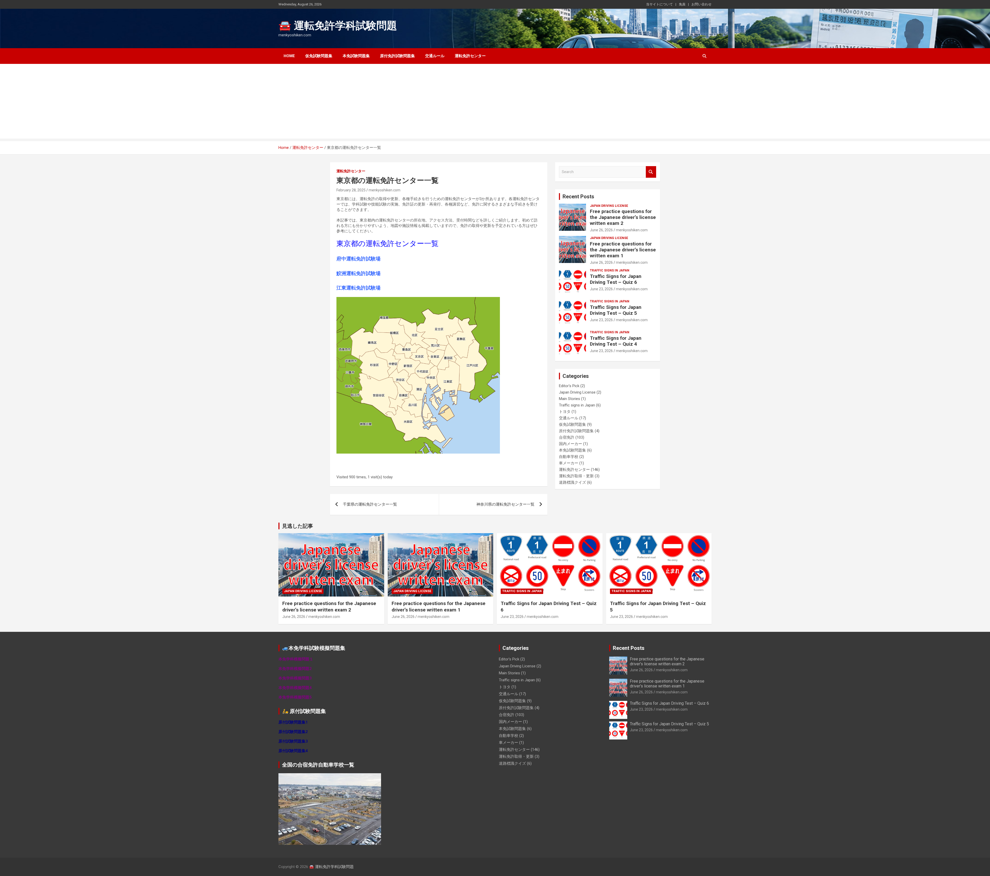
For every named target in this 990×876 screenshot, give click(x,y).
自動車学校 (568, 456)
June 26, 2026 (601, 230)
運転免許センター (470, 56)
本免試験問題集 (356, 56)
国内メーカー (570, 443)
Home (289, 56)
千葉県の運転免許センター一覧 (370, 504)
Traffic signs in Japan (609, 270)
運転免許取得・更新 (576, 476)
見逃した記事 (297, 526)
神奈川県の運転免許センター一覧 (505, 504)
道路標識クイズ (572, 482)
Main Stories (569, 398)
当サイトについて (659, 4)
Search (651, 172)
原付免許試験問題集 (397, 56)
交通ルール (434, 56)
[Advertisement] (495, 102)
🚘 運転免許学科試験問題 (337, 26)
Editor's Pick (569, 386)
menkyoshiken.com (384, 190)
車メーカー (568, 463)
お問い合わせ (701, 4)
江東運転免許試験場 (358, 288)
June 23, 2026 (601, 289)
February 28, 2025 (351, 190)
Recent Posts (578, 196)
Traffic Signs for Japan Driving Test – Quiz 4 (615, 341)
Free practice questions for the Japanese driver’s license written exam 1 (623, 250)
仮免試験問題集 (318, 56)
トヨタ (565, 411)
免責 (682, 4)
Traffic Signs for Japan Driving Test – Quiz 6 (615, 279)
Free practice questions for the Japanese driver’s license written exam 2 (623, 217)
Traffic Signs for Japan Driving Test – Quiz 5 (615, 310)
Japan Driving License (609, 206)
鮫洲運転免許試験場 (358, 273)
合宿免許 (566, 437)
